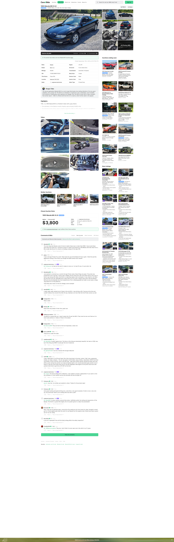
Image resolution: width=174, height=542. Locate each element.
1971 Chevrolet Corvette (107, 71)
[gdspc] (42, 255)
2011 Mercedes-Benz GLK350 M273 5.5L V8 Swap (123, 179)
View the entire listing (69, 113)
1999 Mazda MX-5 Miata (77, 205)
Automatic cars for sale (51, 444)
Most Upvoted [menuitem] (80, 235)
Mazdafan (46, 244)
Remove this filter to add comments (71, 239)
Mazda (51, 64)
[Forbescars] (42, 381)
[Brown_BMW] (42, 332)
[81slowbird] (42, 408)
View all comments (70, 434)
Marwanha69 (51, 219)
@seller (46, 383)
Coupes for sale (79, 444)
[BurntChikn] (42, 418)
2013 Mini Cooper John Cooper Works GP (107, 204)
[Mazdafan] (42, 244)
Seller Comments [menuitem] (88, 235)
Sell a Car (60, 2)
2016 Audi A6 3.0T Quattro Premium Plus (108, 252)
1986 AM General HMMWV (124, 155)
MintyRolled (46, 272)
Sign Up (129, 2)
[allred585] (42, 290)
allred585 (46, 289)
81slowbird (46, 407)
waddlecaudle (47, 339)
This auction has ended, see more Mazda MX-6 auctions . (58, 57)
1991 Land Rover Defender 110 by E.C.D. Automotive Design (124, 115)
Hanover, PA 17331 (54, 79)
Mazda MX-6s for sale (70, 444)
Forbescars (46, 381)
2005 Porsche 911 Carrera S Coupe (124, 72)
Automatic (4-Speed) (50, 441)
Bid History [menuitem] (96, 235)
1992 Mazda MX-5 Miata (61, 205)
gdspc (45, 255)
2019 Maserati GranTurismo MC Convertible (106, 179)
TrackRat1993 (47, 426)
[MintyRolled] (42, 272)
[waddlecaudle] (42, 339)
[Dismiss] (172, 540)
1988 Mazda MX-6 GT (95, 204)
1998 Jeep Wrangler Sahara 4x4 (123, 275)
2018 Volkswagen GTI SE (124, 251)
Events (79, 2)
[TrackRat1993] (42, 426)
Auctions (54, 2)
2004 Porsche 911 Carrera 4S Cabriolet (124, 136)
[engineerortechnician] (50, 82)
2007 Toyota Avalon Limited (107, 275)
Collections (74, 2)
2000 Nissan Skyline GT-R (124, 92)
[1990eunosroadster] (42, 314)
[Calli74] (42, 357)
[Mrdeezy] (42, 307)
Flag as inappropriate (57, 251)
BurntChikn (46, 418)
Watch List (67, 2)
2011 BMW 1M (105, 135)
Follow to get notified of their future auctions (60, 229)
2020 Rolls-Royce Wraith (108, 113)
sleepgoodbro (47, 298)
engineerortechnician (57, 82)
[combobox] (109, 2)
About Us (84, 2)
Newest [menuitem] (73, 235)
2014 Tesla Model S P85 (107, 226)
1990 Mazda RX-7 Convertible (45, 205)
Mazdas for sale (60, 444)
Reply (49, 251)
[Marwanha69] (47, 219)
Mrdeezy (46, 306)
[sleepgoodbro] (42, 299)
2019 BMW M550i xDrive (124, 226)
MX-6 (51, 67)
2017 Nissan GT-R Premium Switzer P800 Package (107, 93)
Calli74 (45, 356)
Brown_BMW (47, 331)
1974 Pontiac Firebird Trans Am (107, 156)
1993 (64, 441)
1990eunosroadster (48, 314)
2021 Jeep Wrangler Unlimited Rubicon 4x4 (123, 204)
